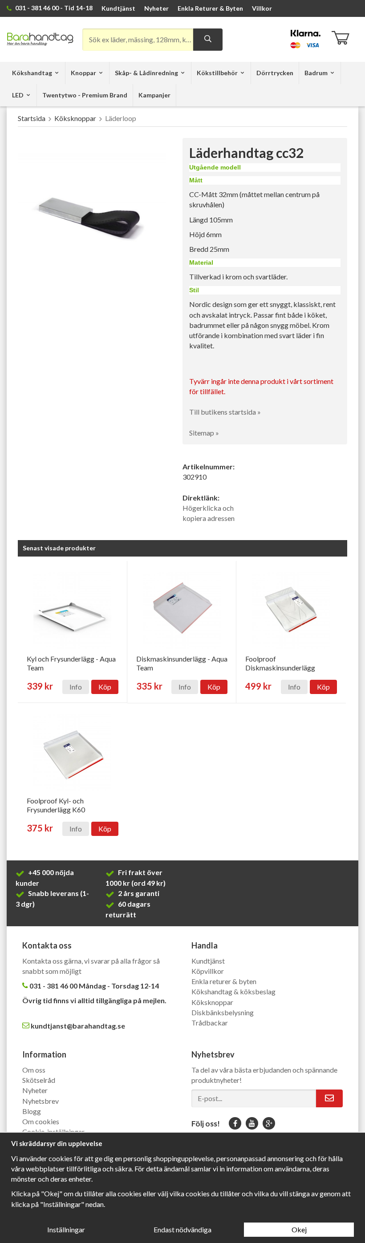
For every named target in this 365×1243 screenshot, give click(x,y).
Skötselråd (38, 1080)
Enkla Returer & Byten (210, 8)
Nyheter (156, 8)
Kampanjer (154, 95)
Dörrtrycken (274, 73)
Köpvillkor (207, 971)
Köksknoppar (212, 1002)
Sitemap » (204, 432)
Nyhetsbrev (40, 1101)
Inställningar (66, 1229)
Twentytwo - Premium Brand (84, 95)
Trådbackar (209, 1022)
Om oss (33, 1069)
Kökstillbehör (217, 73)
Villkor (262, 8)
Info (75, 686)
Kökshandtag (32, 73)
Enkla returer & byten (223, 981)
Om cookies (40, 1121)
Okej (299, 1229)
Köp (104, 686)
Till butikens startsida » (225, 412)
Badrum (316, 73)
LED (18, 95)
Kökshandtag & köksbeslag (233, 991)
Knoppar (83, 73)
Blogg (31, 1111)
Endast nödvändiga (182, 1229)
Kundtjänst (118, 8)
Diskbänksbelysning (222, 1012)
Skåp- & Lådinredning (146, 73)
